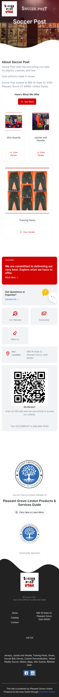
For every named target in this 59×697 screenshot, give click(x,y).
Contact (15, 622)
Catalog (15, 617)
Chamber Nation (47, 691)
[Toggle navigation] (54, 8)
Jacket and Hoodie (40, 139)
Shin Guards (13, 137)
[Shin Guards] (13, 121)
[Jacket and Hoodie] (40, 121)
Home (15, 613)
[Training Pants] (27, 190)
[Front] (10, 8)
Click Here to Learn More (31, 512)
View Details (14, 154)
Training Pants (27, 220)
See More (29, 101)
